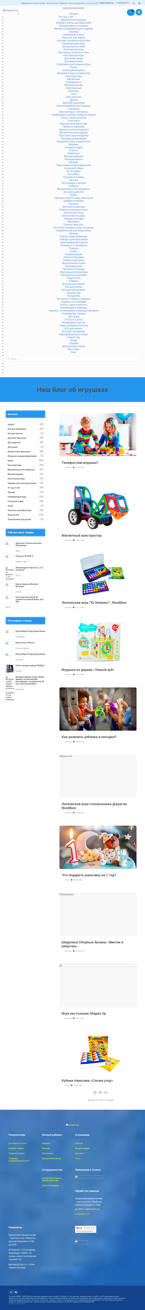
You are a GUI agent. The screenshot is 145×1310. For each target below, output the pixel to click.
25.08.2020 (79, 813)
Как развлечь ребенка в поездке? (98, 709)
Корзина (46, 1143)
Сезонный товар (15, 501)
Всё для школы (15, 433)
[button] (74, 8)
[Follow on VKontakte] (139, 3)
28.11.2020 (79, 607)
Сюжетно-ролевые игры (19, 510)
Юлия (67, 880)
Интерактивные (73, 159)
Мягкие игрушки (15, 474)
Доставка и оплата (17, 1143)
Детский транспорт (17, 438)
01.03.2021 (79, 467)
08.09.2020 (79, 742)
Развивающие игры (17, 497)
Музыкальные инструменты (21, 470)
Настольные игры (16, 479)
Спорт (10, 506)
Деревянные (73, 82)
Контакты (79, 1153)
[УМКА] (10, 10)
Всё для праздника (17, 429)
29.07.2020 (77, 1085)
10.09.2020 (79, 674)
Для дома (13, 447)
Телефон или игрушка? (98, 435)
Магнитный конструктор (98, 507)
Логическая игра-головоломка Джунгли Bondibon (98, 776)
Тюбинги (74, 185)
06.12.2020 (79, 540)
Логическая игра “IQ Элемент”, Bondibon (98, 574)
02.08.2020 (79, 951)
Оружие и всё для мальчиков (22, 483)
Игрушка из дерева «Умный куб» (98, 642)
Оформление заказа (51, 1158)
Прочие (11, 492)
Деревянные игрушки (73, 19)
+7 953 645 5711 (122, 3)
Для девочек (73, 96)
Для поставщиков (50, 1185)
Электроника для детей (19, 519)
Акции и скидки (82, 1148)
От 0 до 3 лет (14, 488)
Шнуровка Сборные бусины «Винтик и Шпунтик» (98, 914)
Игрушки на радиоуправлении (22, 456)
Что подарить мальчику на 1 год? (98, 847)
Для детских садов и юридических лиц (51, 1179)
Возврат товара (16, 1148)
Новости (79, 1143)
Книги (10, 460)
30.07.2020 (79, 1018)
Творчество (13, 515)
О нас (77, 1158)
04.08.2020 (77, 880)
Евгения (68, 467)
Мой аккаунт (48, 1153)
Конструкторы (15, 465)
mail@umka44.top (106, 3)
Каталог (73, 13)
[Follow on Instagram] (134, 3)
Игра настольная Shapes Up (98, 985)
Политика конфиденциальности (19, 1159)
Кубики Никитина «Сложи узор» (98, 1052)
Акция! (11, 424)
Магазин (46, 1148)
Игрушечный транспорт (19, 451)
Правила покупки (17, 1153)
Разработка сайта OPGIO (17, 1303)
